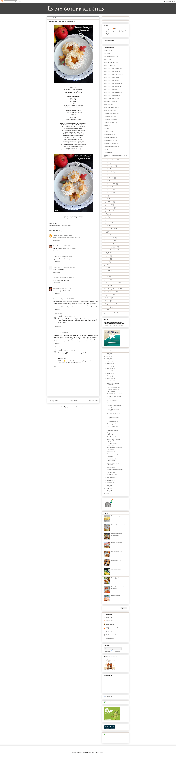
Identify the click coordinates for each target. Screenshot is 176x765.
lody (105, 196)
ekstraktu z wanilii (77, 107)
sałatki (105, 268)
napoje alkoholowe (109, 220)
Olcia (54, 245)
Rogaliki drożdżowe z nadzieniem (113, 459)
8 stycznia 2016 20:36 (62, 333)
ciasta (105, 59)
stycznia (109, 361)
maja (109, 371)
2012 (107, 358)
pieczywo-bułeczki (109, 238)
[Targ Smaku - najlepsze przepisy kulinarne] (108, 741)
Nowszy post (53, 400)
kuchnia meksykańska (110, 187)
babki (105, 53)
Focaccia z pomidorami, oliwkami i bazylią (114, 429)
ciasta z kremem (108, 65)
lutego (109, 363)
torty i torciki (107, 298)
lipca (108, 376)
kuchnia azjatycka (109, 166)
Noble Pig (109, 617)
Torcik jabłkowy (115, 516)
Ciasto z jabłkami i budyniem (112, 444)
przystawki (107, 259)
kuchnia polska (108, 190)
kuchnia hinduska (109, 178)
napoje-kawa (107, 223)
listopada (110, 480)
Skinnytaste (109, 620)
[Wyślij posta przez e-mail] (63, 223)
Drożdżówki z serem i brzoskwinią (113, 390)
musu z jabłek (78, 112)
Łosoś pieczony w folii (113, 387)
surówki (106, 277)
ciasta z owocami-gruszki (111, 71)
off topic (106, 226)
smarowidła (107, 271)
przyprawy (107, 256)
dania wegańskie (108, 116)
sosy (105, 274)
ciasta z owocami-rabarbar (111, 86)
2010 (107, 354)
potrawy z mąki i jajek (110, 247)
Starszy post (93, 400)
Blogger (101, 752)
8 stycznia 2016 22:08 (69, 350)
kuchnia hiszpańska (109, 181)
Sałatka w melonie (112, 400)
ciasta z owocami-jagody (111, 77)
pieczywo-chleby (108, 241)
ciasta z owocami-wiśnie (111, 95)
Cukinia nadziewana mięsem (113, 463)
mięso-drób (107, 205)
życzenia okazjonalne (110, 313)
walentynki (107, 301)
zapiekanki (107, 307)
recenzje (106, 262)
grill (105, 149)
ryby (105, 265)
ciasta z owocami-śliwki (110, 89)
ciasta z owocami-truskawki (112, 92)
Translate (117, 651)
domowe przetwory (109, 137)
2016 (107, 493)
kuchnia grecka (108, 175)
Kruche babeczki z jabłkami (115, 469)
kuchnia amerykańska (110, 160)
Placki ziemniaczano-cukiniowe (113, 410)
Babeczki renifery (116, 560)
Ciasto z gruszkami (112, 424)
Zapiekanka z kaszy (112, 421)
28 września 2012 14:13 (68, 267)
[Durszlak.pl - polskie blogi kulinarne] (108, 696)
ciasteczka (57, 225)
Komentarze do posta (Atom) (77, 407)
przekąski (106, 253)
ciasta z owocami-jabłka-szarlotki (113, 74)
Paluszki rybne (111, 472)
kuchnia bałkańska (109, 169)
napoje (106, 217)
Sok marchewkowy (112, 454)
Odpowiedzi (58, 313)
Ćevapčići (110, 456)
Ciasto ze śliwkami (116, 542)
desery (63, 225)
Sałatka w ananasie (112, 426)
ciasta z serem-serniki (110, 98)
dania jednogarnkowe (110, 113)
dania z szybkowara (109, 122)
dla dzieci (68, 225)
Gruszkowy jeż (111, 451)
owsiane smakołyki (109, 229)
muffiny (106, 214)
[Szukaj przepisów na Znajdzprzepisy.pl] (107, 702)
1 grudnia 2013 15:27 (67, 299)
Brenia (55, 256)
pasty (105, 232)
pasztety (106, 235)
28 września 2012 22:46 (64, 288)
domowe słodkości (109, 140)
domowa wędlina (108, 134)
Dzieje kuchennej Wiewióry (114, 628)
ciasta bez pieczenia (109, 62)
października (111, 477)
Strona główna (73, 400)
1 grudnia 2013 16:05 (69, 316)
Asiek (55, 288)
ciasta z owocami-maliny (111, 80)
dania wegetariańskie (110, 119)
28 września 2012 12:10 (64, 245)
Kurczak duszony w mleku (114, 393)
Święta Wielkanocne (109, 292)
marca (109, 366)
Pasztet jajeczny (116, 569)
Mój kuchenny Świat (112, 635)
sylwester (106, 280)
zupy (105, 310)
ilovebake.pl (57, 277)
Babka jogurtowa (116, 578)
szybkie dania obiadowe (111, 283)
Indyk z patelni (111, 467)
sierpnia (109, 378)
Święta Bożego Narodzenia (111, 289)
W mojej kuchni (110, 624)
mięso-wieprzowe (109, 208)
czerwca (109, 373)
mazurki (106, 199)
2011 (107, 356)
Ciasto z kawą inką (116, 551)
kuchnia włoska (108, 193)
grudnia (109, 482)
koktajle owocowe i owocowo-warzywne (115, 155)
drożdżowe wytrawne (110, 146)
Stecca (109, 402)
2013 (107, 486)
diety (105, 128)
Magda (55, 235)
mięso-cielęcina (108, 202)
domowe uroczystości (110, 143)
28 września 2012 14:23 (68, 277)
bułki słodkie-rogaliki (109, 56)
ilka (59, 316)
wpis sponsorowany (109, 304)
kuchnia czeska (108, 172)
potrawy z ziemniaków (110, 250)
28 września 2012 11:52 (65, 235)
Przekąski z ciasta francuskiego (116, 534)
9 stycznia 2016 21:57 (66, 358)
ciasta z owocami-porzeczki (112, 83)
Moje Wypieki (110, 638)
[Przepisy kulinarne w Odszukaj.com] (109, 728)
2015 (107, 491)
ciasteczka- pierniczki (110, 107)
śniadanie (106, 286)
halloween (107, 152)
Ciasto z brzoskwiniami (118, 524)
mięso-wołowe (108, 211)
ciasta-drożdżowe (109, 101)
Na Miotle (109, 631)
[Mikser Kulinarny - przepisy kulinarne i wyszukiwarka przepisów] (112, 720)
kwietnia (109, 368)
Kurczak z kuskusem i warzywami (113, 414)
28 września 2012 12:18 (65, 256)
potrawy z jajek (108, 244)
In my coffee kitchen (76, 9)
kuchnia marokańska (110, 184)
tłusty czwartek (108, 295)
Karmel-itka (56, 267)
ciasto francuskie (108, 110)
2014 (107, 488)
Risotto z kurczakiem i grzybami (113, 440)
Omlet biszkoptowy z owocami (113, 383)
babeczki (106, 50)
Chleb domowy (115, 595)
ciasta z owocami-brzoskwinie (112, 68)
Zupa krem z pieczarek (113, 437)
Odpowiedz (56, 240)
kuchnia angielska (109, 163)
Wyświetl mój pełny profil (119, 31)
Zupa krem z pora (112, 474)
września (110, 381)
